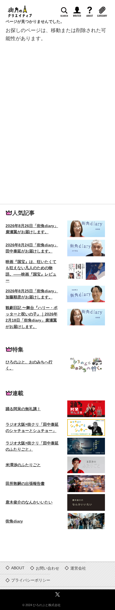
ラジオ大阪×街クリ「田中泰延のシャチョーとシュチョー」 (32, 427)
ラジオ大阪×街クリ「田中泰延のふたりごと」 (32, 446)
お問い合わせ (47, 568)
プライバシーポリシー (30, 580)
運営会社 (78, 568)
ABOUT (92, 13)
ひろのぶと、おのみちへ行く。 (29, 365)
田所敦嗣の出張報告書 (25, 483)
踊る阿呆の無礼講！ (23, 409)
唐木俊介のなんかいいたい (29, 502)
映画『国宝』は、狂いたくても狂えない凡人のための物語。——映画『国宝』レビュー (31, 271)
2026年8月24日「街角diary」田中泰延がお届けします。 (32, 248)
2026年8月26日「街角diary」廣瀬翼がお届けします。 (32, 228)
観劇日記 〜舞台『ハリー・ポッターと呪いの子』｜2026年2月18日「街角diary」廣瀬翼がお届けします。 (32, 317)
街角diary (14, 521)
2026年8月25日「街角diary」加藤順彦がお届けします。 (32, 294)
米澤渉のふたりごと (23, 465)
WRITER (79, 13)
